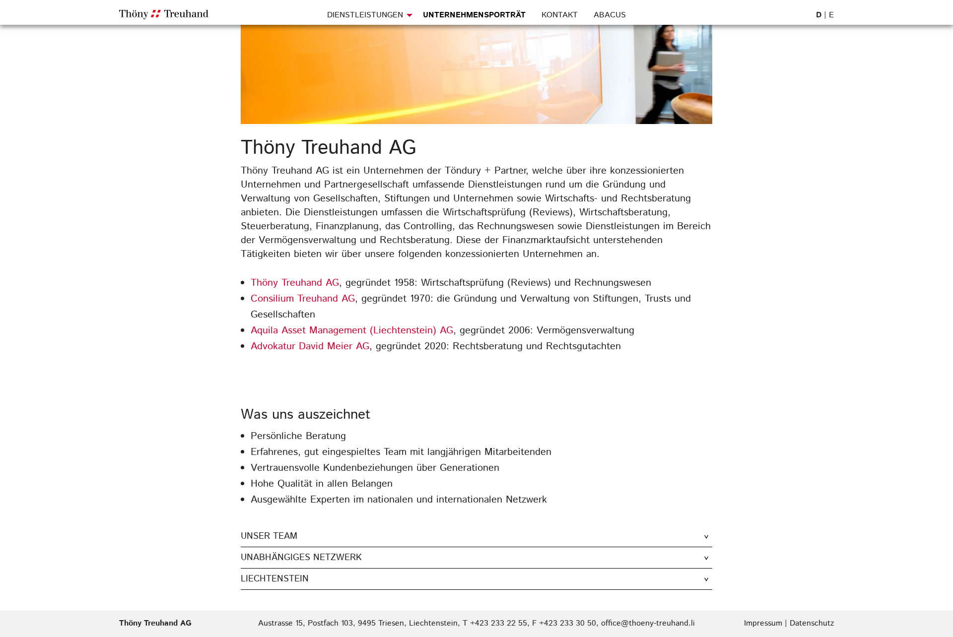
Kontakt (560, 15)
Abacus (610, 15)
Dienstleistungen (365, 15)
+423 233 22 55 (498, 623)
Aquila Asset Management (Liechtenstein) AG (352, 330)
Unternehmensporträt (474, 15)
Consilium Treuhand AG (303, 299)
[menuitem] (371, 19)
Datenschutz (812, 623)
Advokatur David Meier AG (310, 346)
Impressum (763, 623)
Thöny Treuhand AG (295, 283)
